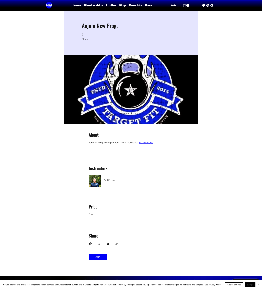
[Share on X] (99, 243)
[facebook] (211, 5)
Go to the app (146, 142)
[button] (111, 5)
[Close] (258, 284)
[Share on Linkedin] (107, 243)
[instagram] (207, 5)
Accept (250, 284)
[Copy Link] (116, 243)
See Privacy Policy (213, 284)
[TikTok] (203, 5)
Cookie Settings (234, 284)
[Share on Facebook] (90, 243)
